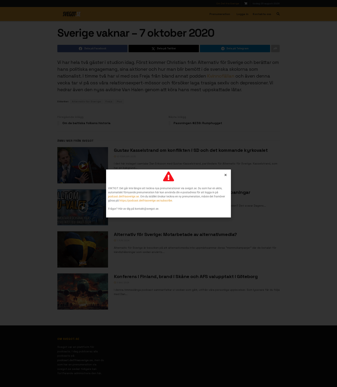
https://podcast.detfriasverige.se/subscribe (145, 200)
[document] (168, 193)
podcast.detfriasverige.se (123, 196)
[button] (225, 174)
